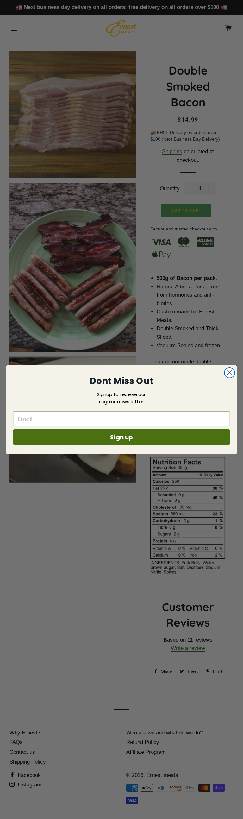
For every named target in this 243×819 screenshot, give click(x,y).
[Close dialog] (229, 373)
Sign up (121, 437)
